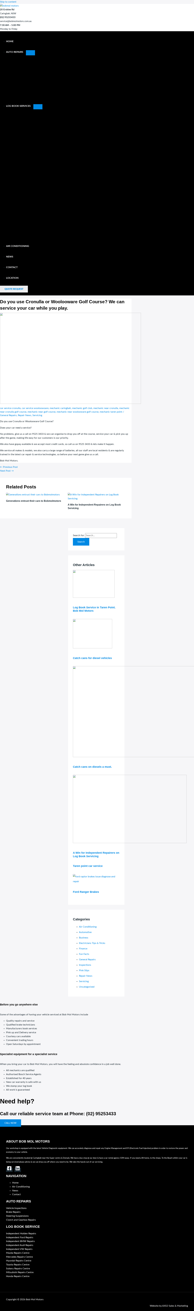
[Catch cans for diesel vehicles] (92, 647)
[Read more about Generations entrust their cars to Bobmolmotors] (33, 494)
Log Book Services (18, 106)
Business (83, 937)
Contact (12, 267)
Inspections (85, 965)
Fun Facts (84, 954)
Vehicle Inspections (16, 1208)
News (9, 256)
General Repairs (8, 415)
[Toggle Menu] (30, 52)
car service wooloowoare (35, 408)
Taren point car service (88, 865)
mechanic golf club (82, 408)
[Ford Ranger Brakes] (96, 881)
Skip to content (8, 2)
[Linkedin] (17, 1170)
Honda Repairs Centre (17, 1276)
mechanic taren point (111, 412)
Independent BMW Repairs (20, 1241)
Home (9, 41)
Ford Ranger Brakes (86, 891)
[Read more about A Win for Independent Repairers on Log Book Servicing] (97, 498)
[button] (14, 289)
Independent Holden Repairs (21, 1233)
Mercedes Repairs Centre (19, 1257)
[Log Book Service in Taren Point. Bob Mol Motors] (94, 597)
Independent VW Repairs (19, 1249)
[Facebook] (9, 1170)
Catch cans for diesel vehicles (92, 658)
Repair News (24, 415)
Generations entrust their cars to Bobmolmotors (33, 501)
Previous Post (9, 467)
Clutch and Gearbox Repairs (21, 1220)
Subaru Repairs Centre (18, 1268)
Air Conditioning (17, 246)
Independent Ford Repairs (19, 1237)
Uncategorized (86, 987)
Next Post (7, 471)
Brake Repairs (13, 1212)
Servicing (37, 415)
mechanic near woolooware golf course (78, 412)
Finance (83, 948)
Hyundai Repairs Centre (18, 1260)
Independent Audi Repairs (19, 1245)
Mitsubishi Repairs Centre (20, 1272)
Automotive (85, 932)
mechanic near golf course (41, 412)
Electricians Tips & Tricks (92, 943)
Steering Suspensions (17, 1216)
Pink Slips (84, 970)
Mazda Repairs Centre (17, 1253)
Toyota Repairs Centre (17, 1264)
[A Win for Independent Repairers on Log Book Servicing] (130, 842)
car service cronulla (10, 408)
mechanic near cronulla (105, 408)
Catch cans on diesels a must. (92, 766)
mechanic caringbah (60, 408)
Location (12, 278)
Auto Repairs (14, 52)
